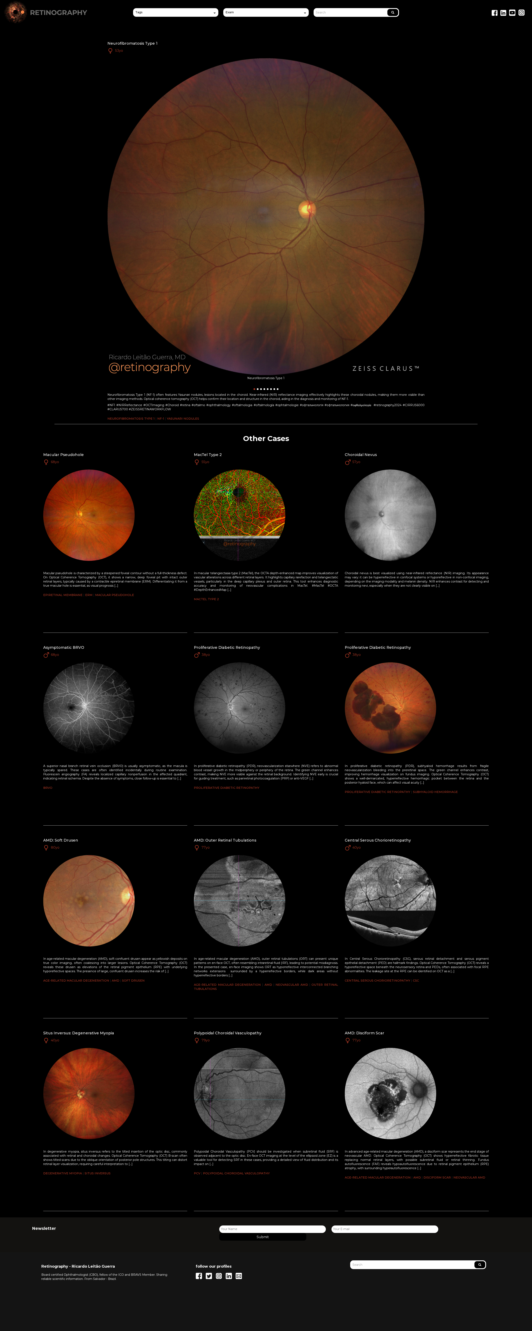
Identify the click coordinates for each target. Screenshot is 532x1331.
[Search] (392, 12)
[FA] (266, 22)
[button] (175, 12)
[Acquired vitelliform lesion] (175, 18)
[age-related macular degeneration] (175, 22)
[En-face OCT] (266, 18)
